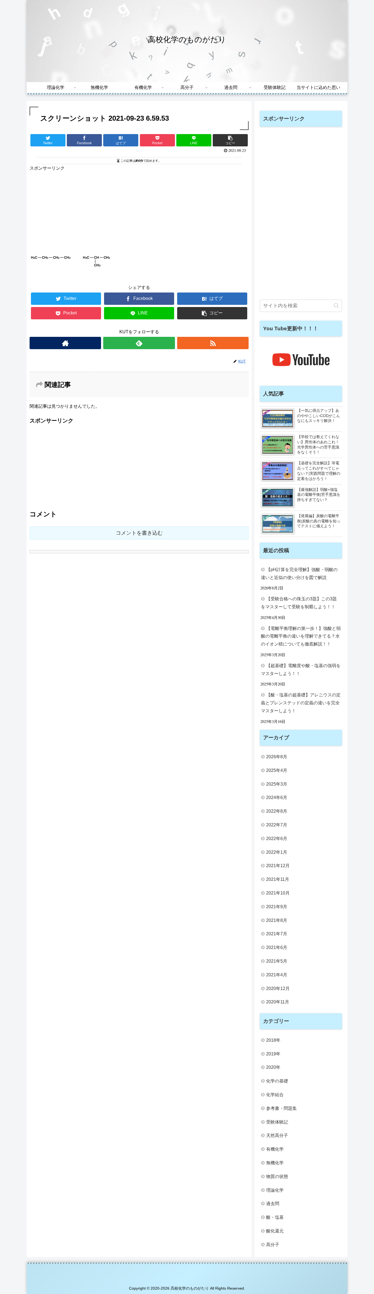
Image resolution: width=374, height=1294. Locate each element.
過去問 (272, 1203)
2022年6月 (276, 838)
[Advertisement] (139, 210)
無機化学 (275, 1162)
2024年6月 (276, 797)
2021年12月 (278, 865)
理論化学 (275, 1190)
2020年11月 (277, 1002)
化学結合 (275, 1094)
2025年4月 (276, 770)
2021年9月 (276, 906)
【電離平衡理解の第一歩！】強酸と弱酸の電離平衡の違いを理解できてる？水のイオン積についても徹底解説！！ (301, 636)
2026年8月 (276, 756)
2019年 (273, 1054)
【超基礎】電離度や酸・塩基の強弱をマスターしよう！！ (301, 669)
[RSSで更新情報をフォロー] (213, 343)
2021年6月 (276, 947)
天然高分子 (277, 1135)
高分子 (272, 1244)
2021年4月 (276, 974)
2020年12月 (278, 988)
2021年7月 (276, 933)
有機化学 (275, 1149)
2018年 (273, 1040)
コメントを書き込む (139, 533)
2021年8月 (276, 920)
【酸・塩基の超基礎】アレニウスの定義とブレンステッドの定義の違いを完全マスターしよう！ (301, 703)
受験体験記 (277, 1122)
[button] (336, 305)
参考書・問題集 (281, 1108)
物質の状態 (277, 1176)
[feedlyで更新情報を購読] (139, 343)
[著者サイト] (65, 343)
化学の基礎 (277, 1081)
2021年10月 (278, 893)
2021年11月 (277, 879)
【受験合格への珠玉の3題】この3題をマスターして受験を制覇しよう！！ (299, 603)
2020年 (273, 1067)
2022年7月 (276, 825)
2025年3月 (276, 784)
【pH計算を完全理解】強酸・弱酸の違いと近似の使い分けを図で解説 (299, 573)
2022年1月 (276, 852)
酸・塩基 (275, 1217)
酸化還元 (275, 1231)
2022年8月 (276, 811)
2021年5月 (276, 961)
